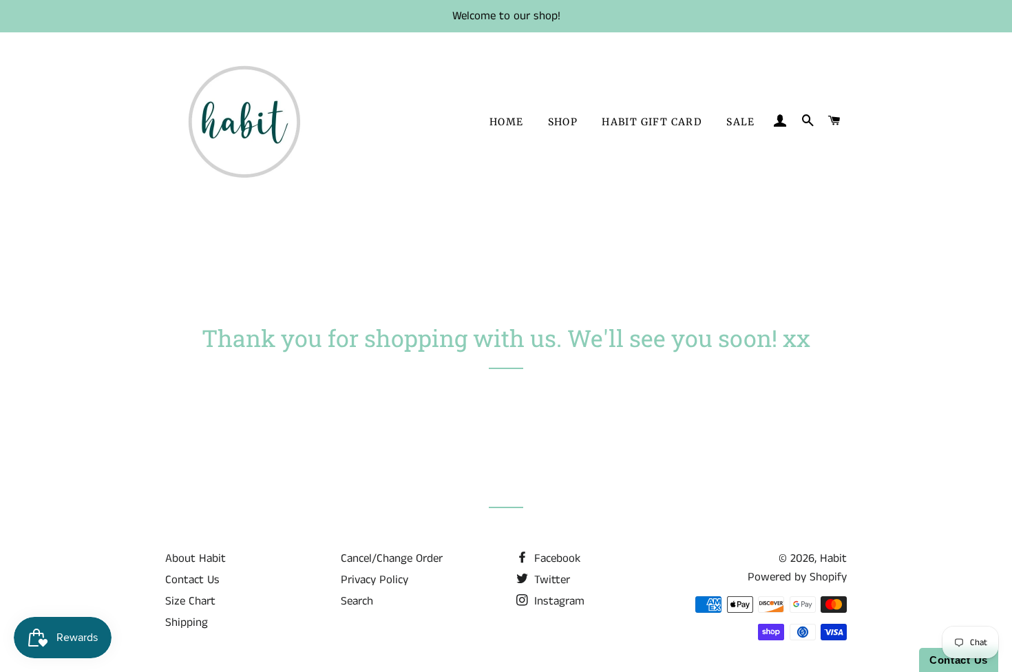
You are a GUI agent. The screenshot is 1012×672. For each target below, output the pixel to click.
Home (506, 122)
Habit (833, 558)
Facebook (555, 558)
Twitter (550, 579)
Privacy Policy (374, 579)
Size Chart (190, 601)
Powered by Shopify (797, 577)
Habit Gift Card (652, 122)
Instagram (557, 601)
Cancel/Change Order (392, 558)
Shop (563, 122)
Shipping (186, 622)
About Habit (195, 558)
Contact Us (192, 579)
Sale (740, 122)
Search (357, 601)
